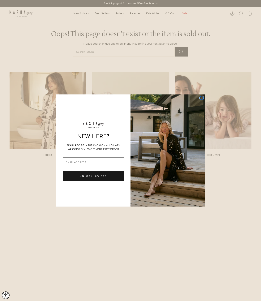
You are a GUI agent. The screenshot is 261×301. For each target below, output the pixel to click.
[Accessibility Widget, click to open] (6, 295)
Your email (69, 154)
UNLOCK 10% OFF (93, 176)
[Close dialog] (201, 98)
